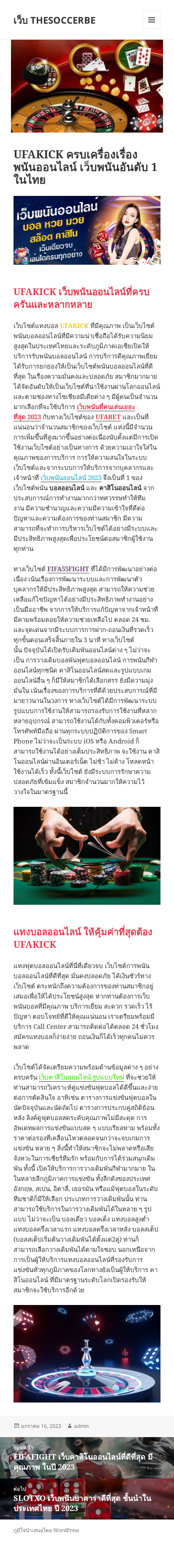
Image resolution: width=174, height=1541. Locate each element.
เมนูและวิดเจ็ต (151, 20)
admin (81, 1426)
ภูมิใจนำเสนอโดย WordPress (46, 1530)
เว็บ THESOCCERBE (54, 20)
